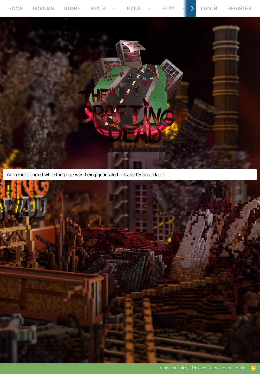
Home (15, 8)
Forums (43, 8)
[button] (114, 8)
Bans (134, 8)
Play (168, 8)
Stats (98, 8)
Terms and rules (172, 367)
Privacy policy (205, 367)
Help (227, 367)
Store (72, 8)
